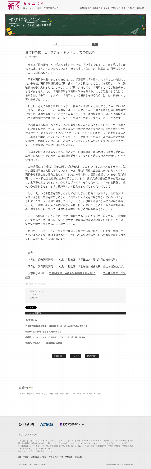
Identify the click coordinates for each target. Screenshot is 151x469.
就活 (38, 394)
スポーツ (21, 394)
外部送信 (43, 464)
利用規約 (36, 464)
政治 (99, 394)
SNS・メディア (89, 394)
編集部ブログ (85, 8)
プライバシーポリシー (24, 464)
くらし (44, 394)
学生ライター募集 (118, 8)
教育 (40, 284)
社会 (44, 284)
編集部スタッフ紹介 (101, 8)
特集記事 (131, 8)
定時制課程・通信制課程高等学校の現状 (72, 273)
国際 (56, 394)
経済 (79, 394)
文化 (73, 394)
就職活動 (140, 8)
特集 (62, 394)
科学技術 (30, 394)
